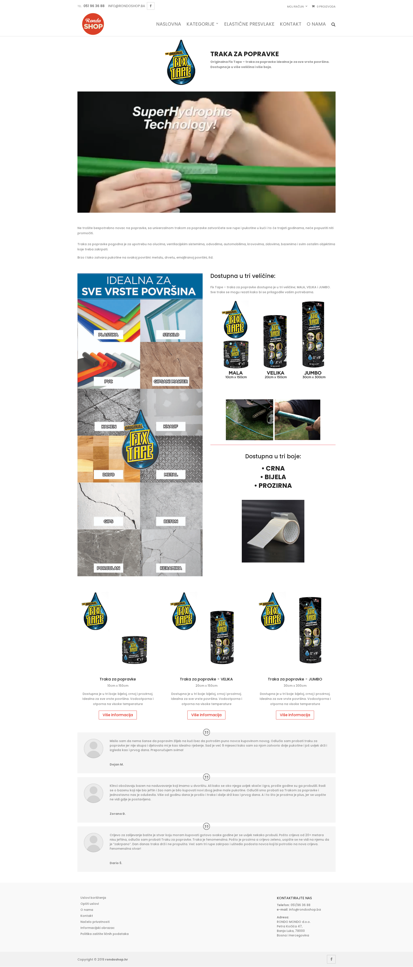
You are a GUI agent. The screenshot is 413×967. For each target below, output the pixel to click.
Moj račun (295, 7)
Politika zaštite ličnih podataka (104, 934)
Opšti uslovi (89, 904)
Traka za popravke (118, 679)
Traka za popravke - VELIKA (206, 679)
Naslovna (168, 24)
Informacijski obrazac (97, 928)
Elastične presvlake (249, 24)
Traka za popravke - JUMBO (295, 679)
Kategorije (200, 24)
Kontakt (290, 24)
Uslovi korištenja (93, 898)
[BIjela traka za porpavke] (273, 561)
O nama (316, 24)
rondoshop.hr (116, 959)
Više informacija (118, 715)
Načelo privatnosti (94, 922)
